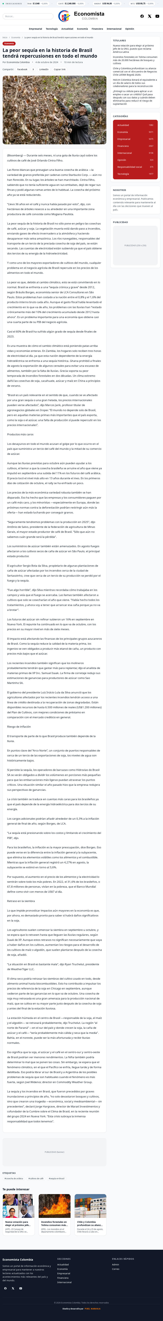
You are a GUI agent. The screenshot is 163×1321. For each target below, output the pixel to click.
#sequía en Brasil (56, 1178)
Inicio (5, 37)
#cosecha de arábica (14, 1178)
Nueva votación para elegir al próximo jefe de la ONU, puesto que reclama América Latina (133, 48)
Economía (82, 28)
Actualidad (67, 28)
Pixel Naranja (93, 1309)
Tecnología (52, 28)
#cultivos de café (35, 1178)
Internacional (114, 28)
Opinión (129, 28)
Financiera (97, 28)
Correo (115, 1268)
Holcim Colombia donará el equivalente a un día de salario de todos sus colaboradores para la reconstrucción (135, 83)
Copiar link (59, 69)
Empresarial (35, 28)
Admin (115, 1264)
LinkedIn (44, 69)
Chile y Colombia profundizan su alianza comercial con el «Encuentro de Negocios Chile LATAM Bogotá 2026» (135, 71)
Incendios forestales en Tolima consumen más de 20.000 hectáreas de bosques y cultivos (135, 60)
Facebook (22, 69)
